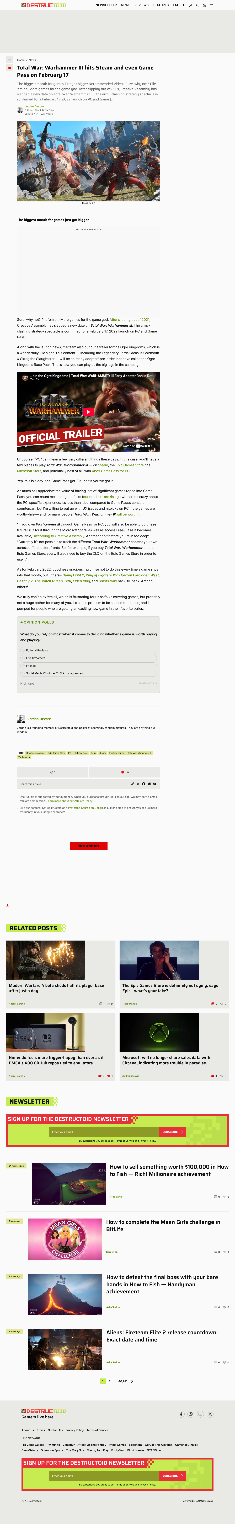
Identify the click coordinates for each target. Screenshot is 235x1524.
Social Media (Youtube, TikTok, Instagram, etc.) (56, 673)
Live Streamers (35, 658)
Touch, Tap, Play (98, 1450)
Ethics (41, 1430)
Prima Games (117, 1444)
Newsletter (106, 5)
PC (69, 753)
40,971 (122, 1381)
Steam (103, 465)
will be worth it (127, 514)
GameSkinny (30, 1450)
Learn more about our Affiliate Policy (69, 801)
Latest (179, 5)
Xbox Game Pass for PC (111, 471)
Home (21, 60)
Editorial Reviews (37, 650)
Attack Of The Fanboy (91, 1444)
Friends (31, 665)
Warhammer (24, 757)
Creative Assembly (35, 753)
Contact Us (55, 1430)
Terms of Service (124, 1140)
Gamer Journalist (186, 1444)
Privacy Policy (147, 1140)
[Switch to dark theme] (204, 5)
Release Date (81, 753)
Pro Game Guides (33, 1444)
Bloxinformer (135, 1450)
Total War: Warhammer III (139, 753)
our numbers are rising (101, 497)
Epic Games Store (130, 465)
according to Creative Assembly (59, 536)
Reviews (142, 5)
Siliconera (135, 1444)
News (125, 5)
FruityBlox (118, 1450)
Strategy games (116, 753)
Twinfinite (53, 1444)
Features (161, 5)
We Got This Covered (158, 1444)
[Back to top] (7, 905)
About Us (28, 1430)
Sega (93, 753)
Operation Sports (52, 1450)
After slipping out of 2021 (129, 320)
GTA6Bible (154, 1450)
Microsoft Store (29, 471)
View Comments (88, 846)
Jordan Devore (34, 106)
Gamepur (69, 1444)
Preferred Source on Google (86, 807)
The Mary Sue (75, 1450)
